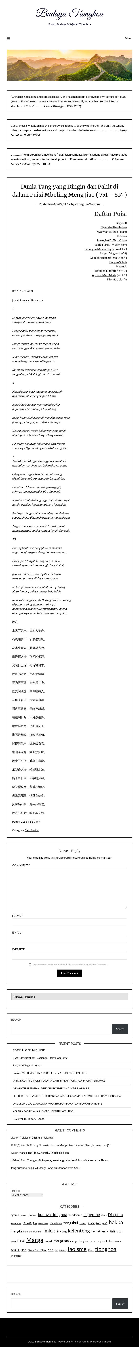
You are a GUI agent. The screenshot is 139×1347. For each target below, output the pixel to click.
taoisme (77, 1249)
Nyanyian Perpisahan (114, 227)
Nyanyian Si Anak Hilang (111, 231)
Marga (34, 1239)
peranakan (94, 1241)
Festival (82, 1224)
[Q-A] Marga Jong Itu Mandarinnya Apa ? (55, 1167)
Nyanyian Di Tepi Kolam (112, 240)
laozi (119, 1231)
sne (50, 1250)
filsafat (91, 1223)
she (23, 1250)
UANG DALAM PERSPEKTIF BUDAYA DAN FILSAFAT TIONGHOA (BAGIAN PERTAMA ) (59, 1080)
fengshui (70, 1223)
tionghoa (105, 1249)
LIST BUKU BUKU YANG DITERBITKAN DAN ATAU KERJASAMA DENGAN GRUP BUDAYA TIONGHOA (67, 1096)
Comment (21, 865)
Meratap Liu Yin (117, 279)
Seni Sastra (32, 830)
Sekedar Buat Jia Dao (103, 257)
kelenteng (79, 1231)
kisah (110, 1231)
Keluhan (122, 236)
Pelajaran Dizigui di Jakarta (27, 1065)
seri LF (15, 1250)
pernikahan (106, 1241)
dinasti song (43, 1224)
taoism (62, 1250)
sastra (118, 1241)
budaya (33, 1215)
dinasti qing (30, 1223)
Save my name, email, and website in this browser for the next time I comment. (70, 964)
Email (17, 932)
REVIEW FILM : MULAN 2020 (28, 1118)
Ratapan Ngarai (105, 270)
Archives (15, 1190)
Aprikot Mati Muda (104, 275)
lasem (13, 1241)
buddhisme (75, 1215)
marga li (48, 1241)
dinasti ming (16, 1224)
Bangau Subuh (118, 262)
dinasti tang (56, 1223)
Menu (128, 38)
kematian (98, 1231)
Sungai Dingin (108, 253)
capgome (91, 1214)
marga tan (61, 1241)
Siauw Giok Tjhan (37, 1250)
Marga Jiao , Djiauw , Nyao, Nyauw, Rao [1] (84, 1145)
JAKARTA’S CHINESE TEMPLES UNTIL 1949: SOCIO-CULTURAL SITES (50, 1073)
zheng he (16, 1255)
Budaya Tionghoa (69, 14)
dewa (104, 1215)
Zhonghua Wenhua (87, 204)
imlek (49, 1231)
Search (16, 1019)
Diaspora (115, 1214)
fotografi (101, 1223)
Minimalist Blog (80, 1341)
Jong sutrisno (19, 1167)
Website (18, 949)
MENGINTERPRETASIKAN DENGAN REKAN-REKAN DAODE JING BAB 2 (51, 1088)
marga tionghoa (79, 1241)
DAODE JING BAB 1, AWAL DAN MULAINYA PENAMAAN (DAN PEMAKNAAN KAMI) (57, 1103)
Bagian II (121, 223)
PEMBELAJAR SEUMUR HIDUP (29, 1050)
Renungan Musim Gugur (99, 249)
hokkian (27, 1231)
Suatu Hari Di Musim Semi (111, 244)
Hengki (16, 1231)
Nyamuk (121, 266)
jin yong (61, 1231)
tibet (91, 1250)
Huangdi (37, 1231)
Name (17, 915)
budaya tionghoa (52, 1214)
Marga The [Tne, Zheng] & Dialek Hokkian (44, 1152)
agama (15, 1215)
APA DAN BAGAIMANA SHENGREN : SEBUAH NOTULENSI (43, 1111)
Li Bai (21, 1241)
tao (56, 1250)
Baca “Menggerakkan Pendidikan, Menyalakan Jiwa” (40, 1057)
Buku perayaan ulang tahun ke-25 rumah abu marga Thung (73, 1160)
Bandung (24, 1215)
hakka (116, 1222)
